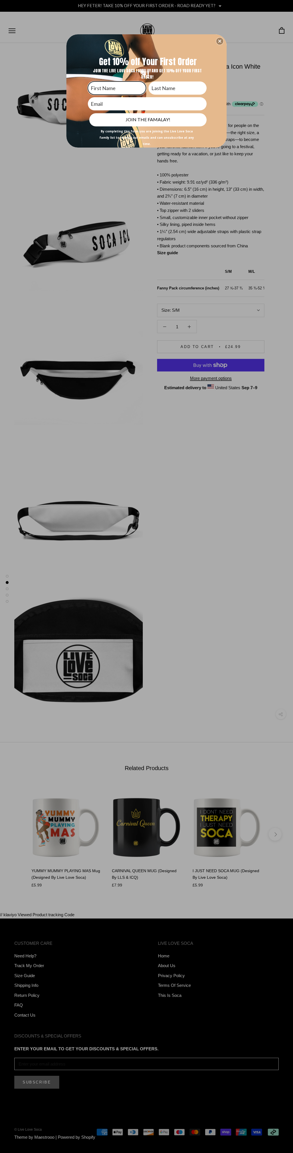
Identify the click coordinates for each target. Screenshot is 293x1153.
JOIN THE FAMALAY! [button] (148, 119)
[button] (219, 41)
